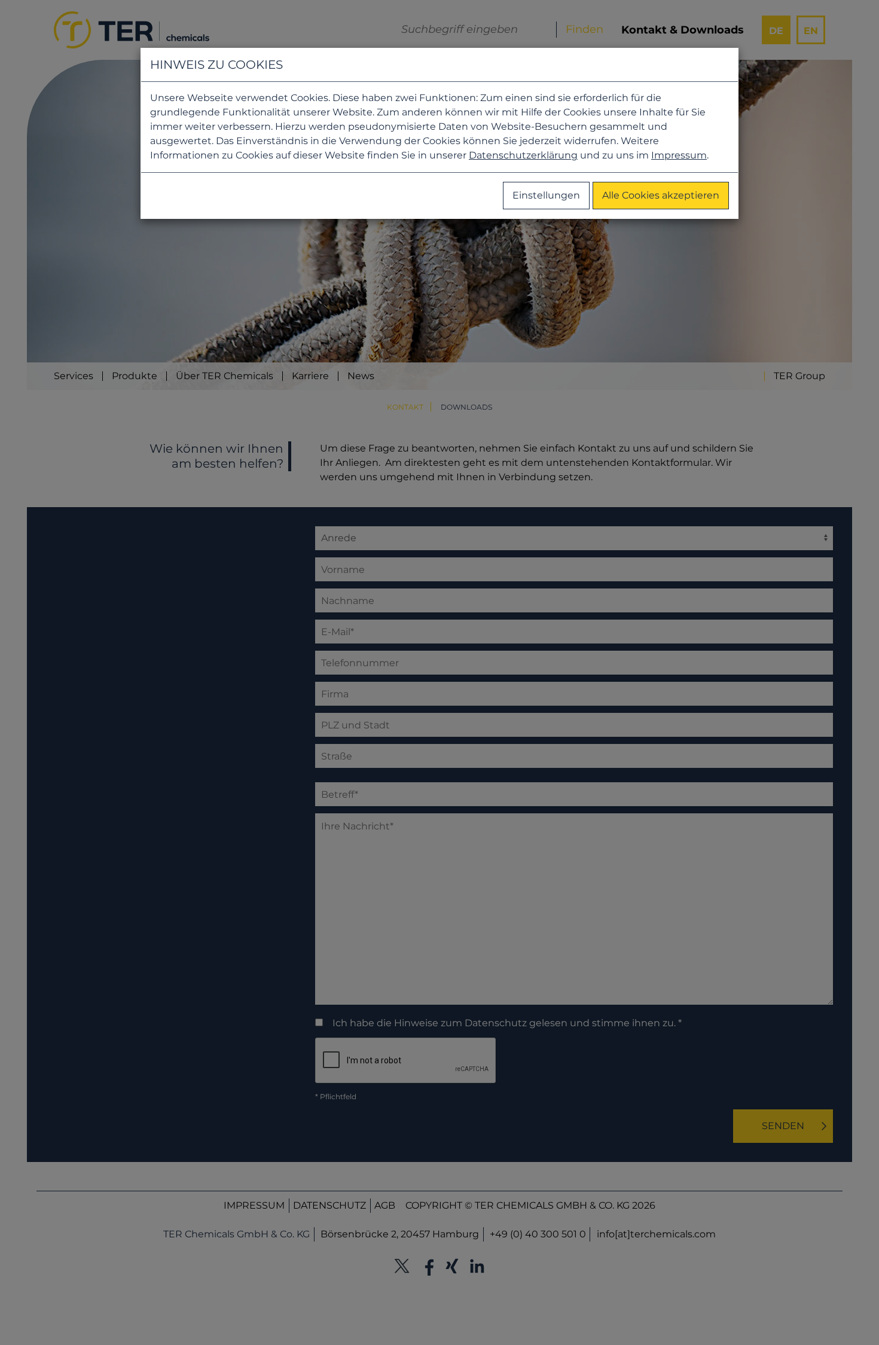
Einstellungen (546, 195)
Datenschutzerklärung (523, 155)
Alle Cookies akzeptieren (660, 195)
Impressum (679, 155)
